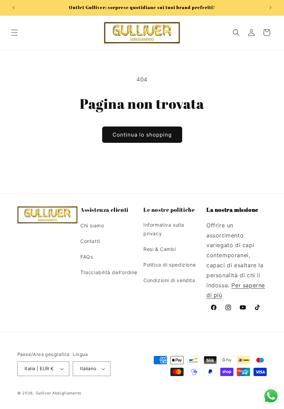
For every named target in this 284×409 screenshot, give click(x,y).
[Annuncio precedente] (13, 7)
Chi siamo (92, 225)
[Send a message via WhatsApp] (271, 396)
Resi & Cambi (159, 249)
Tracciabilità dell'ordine (108, 272)
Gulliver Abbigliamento (59, 393)
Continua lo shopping (142, 134)
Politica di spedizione (169, 265)
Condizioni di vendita (169, 280)
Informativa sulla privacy (163, 229)
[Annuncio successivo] (270, 7)
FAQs (86, 257)
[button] (14, 32)
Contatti (90, 241)
